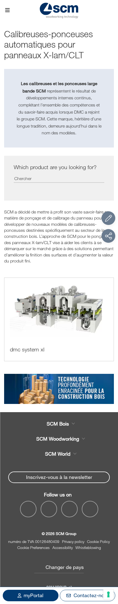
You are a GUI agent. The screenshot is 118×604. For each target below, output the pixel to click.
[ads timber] (59, 389)
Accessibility (62, 547)
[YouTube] (49, 509)
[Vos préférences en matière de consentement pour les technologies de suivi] (108, 594)
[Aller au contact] (108, 218)
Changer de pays (65, 567)
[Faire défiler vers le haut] (108, 570)
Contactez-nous (91, 595)
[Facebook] (28, 509)
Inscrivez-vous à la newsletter (59, 477)
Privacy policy (73, 541)
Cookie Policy (98, 541)
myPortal (33, 595)
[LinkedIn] (69, 509)
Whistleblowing (88, 547)
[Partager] (108, 236)
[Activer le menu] (7, 10)
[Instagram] (90, 509)
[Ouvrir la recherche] (110, 10)
